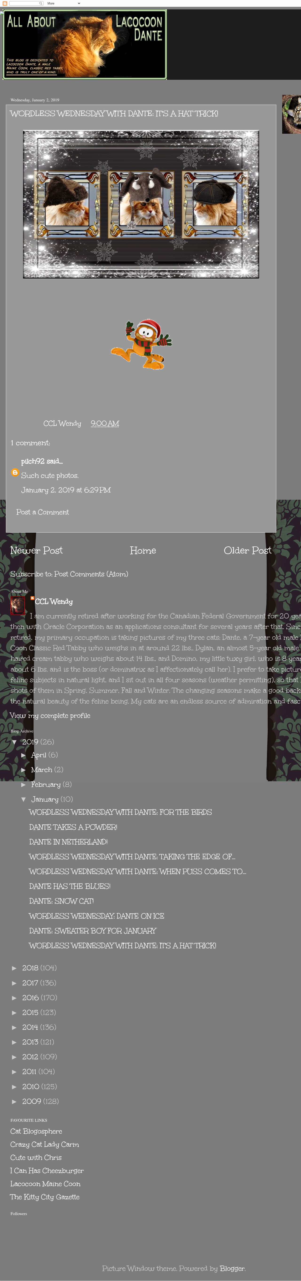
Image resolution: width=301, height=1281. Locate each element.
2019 (31, 742)
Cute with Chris (36, 1157)
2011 (30, 1071)
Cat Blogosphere (36, 1131)
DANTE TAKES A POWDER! (73, 827)
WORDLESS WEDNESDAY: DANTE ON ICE (97, 916)
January (46, 799)
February (47, 784)
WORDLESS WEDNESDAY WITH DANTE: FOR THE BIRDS (121, 812)
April (40, 754)
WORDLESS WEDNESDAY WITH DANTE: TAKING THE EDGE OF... (132, 856)
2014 (31, 1027)
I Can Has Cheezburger (47, 1170)
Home (143, 550)
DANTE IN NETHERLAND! (69, 841)
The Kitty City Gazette (45, 1196)
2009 (32, 1101)
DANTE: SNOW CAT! (62, 901)
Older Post (248, 550)
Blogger (232, 1268)
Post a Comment (43, 512)
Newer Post (37, 550)
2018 (31, 967)
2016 (31, 997)
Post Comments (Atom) (91, 574)
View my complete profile (50, 715)
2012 (31, 1056)
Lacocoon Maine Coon (45, 1183)
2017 (31, 982)
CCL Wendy (54, 601)
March (43, 769)
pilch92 (33, 461)
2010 (31, 1086)
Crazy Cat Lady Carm (45, 1144)
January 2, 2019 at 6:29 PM (66, 490)
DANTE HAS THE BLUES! (70, 886)
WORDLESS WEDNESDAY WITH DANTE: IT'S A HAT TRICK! (123, 945)
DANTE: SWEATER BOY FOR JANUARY (93, 930)
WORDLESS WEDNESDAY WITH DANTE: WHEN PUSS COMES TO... (138, 871)
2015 (31, 1012)
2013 (31, 1042)
